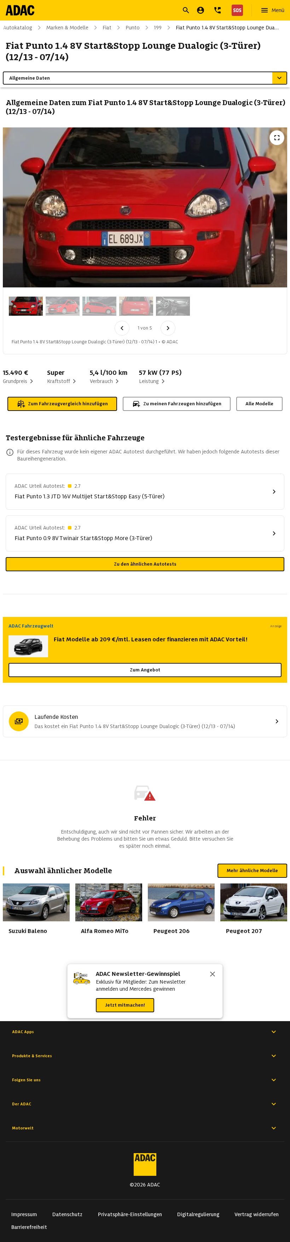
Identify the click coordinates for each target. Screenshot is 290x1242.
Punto (133, 27)
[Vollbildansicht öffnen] (276, 137)
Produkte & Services (32, 1055)
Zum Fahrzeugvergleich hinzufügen (68, 404)
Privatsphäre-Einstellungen (130, 1214)
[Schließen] (212, 975)
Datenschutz (67, 1214)
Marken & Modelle (67, 27)
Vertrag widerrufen (256, 1214)
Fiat (107, 27)
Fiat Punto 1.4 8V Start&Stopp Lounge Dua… (227, 27)
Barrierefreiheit (29, 1227)
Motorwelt (23, 1128)
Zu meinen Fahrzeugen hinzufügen (182, 404)
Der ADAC (21, 1103)
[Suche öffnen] (186, 10)
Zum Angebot (145, 670)
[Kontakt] (217, 10)
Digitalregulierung (198, 1214)
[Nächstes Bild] (168, 328)
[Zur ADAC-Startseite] (20, 10)
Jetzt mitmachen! (125, 1005)
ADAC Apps (23, 1031)
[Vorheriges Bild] (122, 328)
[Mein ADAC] (200, 10)
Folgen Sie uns (26, 1079)
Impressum (24, 1214)
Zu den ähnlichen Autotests (145, 564)
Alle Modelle (259, 404)
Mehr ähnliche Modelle (252, 871)
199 (158, 27)
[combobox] (136, 11)
